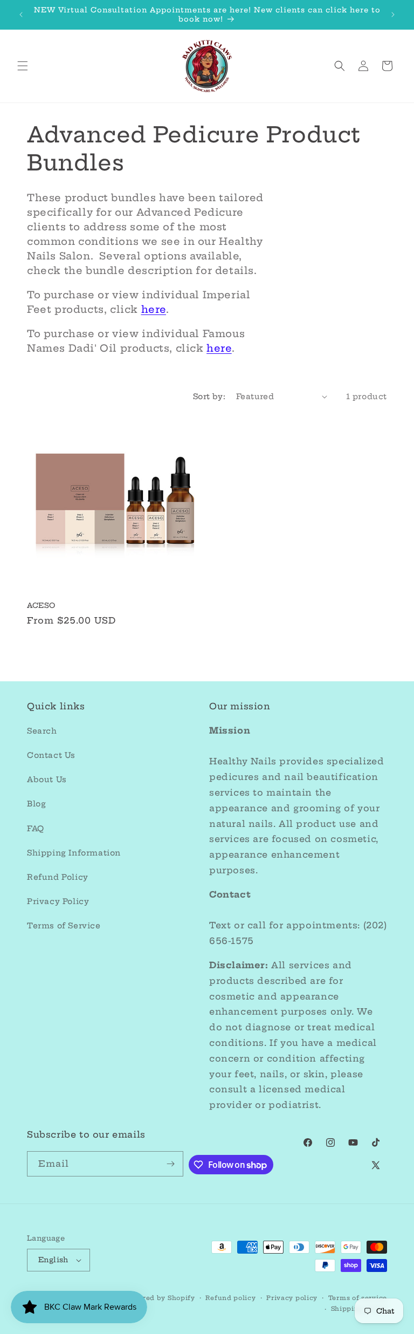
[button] (22, 66)
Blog (36, 804)
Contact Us (51, 755)
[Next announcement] (393, 14)
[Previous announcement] (21, 14)
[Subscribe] (171, 1163)
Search (42, 731)
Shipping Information (74, 853)
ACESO (41, 605)
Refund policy (230, 1298)
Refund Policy (57, 877)
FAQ (35, 828)
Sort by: (209, 396)
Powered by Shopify (160, 1298)
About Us (47, 779)
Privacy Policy (58, 901)
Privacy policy (292, 1298)
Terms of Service (64, 926)
